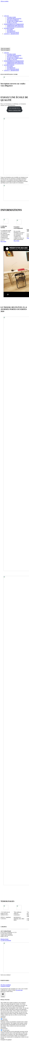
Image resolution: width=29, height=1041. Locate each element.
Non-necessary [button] (4, 1028)
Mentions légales (4, 939)
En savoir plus (19, 990)
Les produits (11, 31)
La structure (11, 17)
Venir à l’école (12, 22)
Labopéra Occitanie (5, 986)
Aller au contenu (4, 1)
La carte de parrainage (6, 940)
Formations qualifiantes (15, 26)
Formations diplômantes (15, 25)
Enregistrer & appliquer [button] (6, 1039)
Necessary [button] (3, 1017)
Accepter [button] (13, 990)
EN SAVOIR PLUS (14, 108)
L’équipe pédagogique (14, 18)
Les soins (10, 29)
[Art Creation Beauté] (8, 13)
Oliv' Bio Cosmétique (6, 984)
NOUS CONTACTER (15, 110)
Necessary (4, 1019)
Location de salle (13, 32)
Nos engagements (13, 20)
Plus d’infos (3, 241)
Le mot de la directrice (15, 21)
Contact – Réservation (11, 33)
